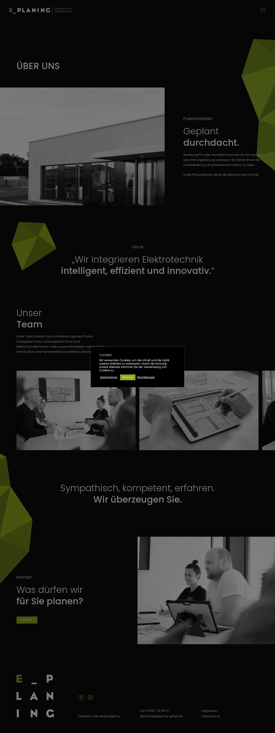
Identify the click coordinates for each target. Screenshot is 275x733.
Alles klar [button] (127, 377)
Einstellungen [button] (146, 377)
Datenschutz (108, 377)
